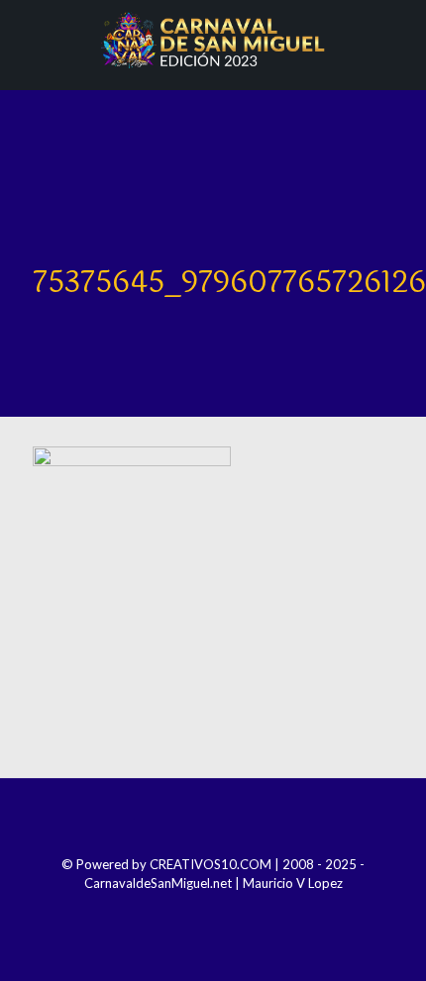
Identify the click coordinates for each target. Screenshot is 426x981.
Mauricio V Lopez (293, 883)
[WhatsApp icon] (253, 911)
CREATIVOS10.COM (210, 864)
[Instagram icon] (199, 911)
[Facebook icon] (172, 911)
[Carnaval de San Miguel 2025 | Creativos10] (213, 39)
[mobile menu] (399, 39)
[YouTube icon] (226, 911)
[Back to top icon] (213, 819)
